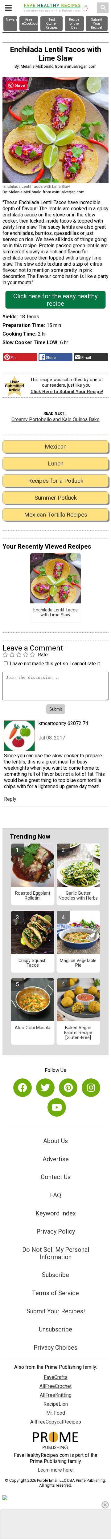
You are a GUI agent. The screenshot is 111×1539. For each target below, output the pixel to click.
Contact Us (56, 1177)
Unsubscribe (55, 1329)
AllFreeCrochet (55, 1386)
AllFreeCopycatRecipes (55, 1422)
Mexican (56, 446)
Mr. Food (55, 1413)
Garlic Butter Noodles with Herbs (78, 896)
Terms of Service (55, 1293)
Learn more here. (56, 1470)
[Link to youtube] (56, 1107)
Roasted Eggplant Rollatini (32, 896)
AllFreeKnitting (56, 1395)
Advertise (56, 1159)
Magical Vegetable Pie (78, 963)
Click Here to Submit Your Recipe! (67, 391)
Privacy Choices (55, 1347)
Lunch (56, 463)
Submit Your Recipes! (56, 1311)
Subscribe (55, 1275)
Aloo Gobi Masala (32, 1027)
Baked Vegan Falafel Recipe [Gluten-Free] (78, 1032)
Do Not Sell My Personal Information (55, 1253)
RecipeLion (55, 1404)
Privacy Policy (55, 1231)
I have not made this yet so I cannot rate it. (55, 664)
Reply (10, 799)
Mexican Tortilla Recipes (55, 514)
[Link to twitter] (45, 1087)
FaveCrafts (56, 1377)
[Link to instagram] (91, 1087)
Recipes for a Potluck (55, 480)
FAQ (55, 1195)
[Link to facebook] (22, 1087)
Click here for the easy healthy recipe (55, 299)
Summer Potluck (56, 497)
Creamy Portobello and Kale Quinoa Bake (55, 419)
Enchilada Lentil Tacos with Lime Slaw (55, 613)
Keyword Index (55, 1213)
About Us (55, 1141)
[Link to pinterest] (68, 1087)
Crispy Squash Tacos (32, 963)
